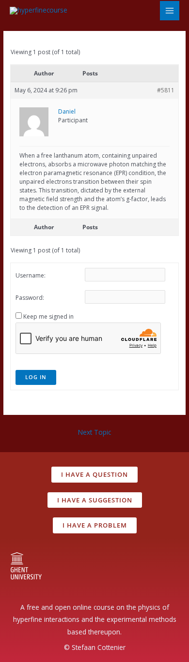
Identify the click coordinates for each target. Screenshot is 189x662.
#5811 (165, 90)
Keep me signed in (48, 316)
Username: (31, 275)
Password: (30, 298)
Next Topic (94, 432)
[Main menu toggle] (170, 11)
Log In (36, 377)
